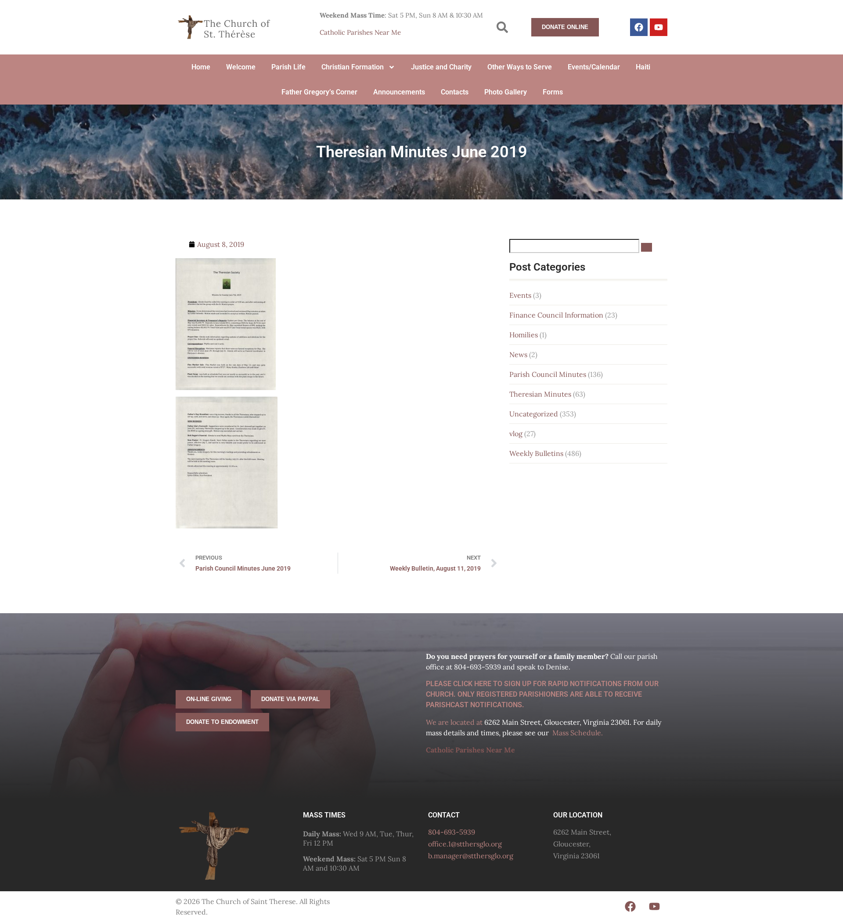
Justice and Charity (441, 67)
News (518, 354)
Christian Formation (352, 67)
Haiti (643, 67)
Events (520, 295)
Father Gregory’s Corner (319, 92)
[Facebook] (639, 27)
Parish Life (288, 67)
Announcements (399, 92)
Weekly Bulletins (536, 453)
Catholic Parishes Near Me (360, 32)
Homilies (523, 334)
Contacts (454, 92)
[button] (502, 27)
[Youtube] (658, 27)
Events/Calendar (594, 67)
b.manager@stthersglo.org (470, 855)
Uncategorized (533, 413)
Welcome (241, 67)
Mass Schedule (576, 732)
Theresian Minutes (540, 394)
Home (200, 67)
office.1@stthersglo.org (465, 843)
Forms (553, 92)
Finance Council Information (556, 315)
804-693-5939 (451, 832)
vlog (515, 433)
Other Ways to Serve (519, 67)
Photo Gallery (505, 92)
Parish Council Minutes (547, 374)
